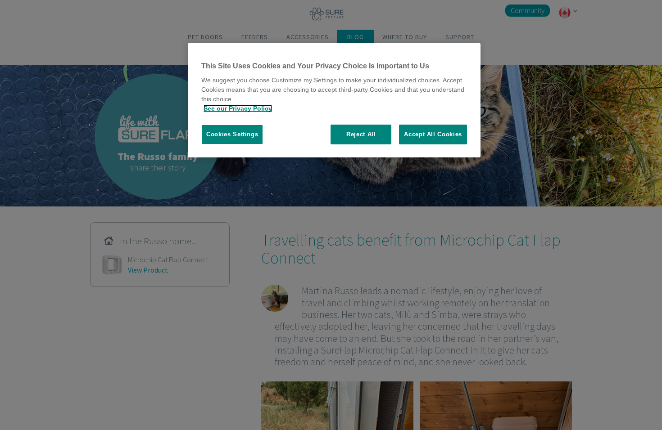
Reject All (361, 134)
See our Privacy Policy (238, 108)
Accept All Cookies (433, 134)
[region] (334, 100)
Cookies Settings (232, 134)
